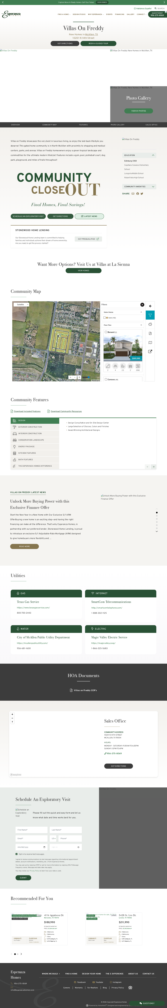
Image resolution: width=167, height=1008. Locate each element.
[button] (157, 509)
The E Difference (114, 974)
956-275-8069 (114, 753)
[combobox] (161, 8)
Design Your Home (91, 974)
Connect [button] (141, 14)
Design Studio (79, 14)
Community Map (49, 125)
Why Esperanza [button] (95, 14)
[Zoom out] (12, 718)
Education (129, 155)
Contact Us (148, 974)
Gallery (130, 14)
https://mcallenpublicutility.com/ (32, 643)
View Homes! (102, 2)
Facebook (81, 982)
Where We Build (50, 974)
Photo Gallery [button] (117, 125)
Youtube (100, 982)
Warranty (79, 988)
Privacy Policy (34, 871)
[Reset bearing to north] (12, 722)
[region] (52, 744)
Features (83, 125)
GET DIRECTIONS (65, 44)
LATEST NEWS (90, 216)
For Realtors (92, 988)
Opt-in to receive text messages (31, 854)
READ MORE (24, 546)
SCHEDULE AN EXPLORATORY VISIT (28, 216)
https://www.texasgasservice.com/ (33, 608)
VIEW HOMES (83, 271)
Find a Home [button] (63, 14)
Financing (119, 14)
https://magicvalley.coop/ (103, 643)
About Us (133, 974)
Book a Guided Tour (98, 44)
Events (109, 14)
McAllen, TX (91, 34)
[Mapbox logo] (15, 774)
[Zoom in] (12, 714)
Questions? (148, 1003)
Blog (105, 988)
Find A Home (71, 974)
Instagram (116, 982)
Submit (23, 878)
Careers (66, 988)
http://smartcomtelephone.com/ (106, 608)
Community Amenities (134, 187)
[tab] (35, 421)
